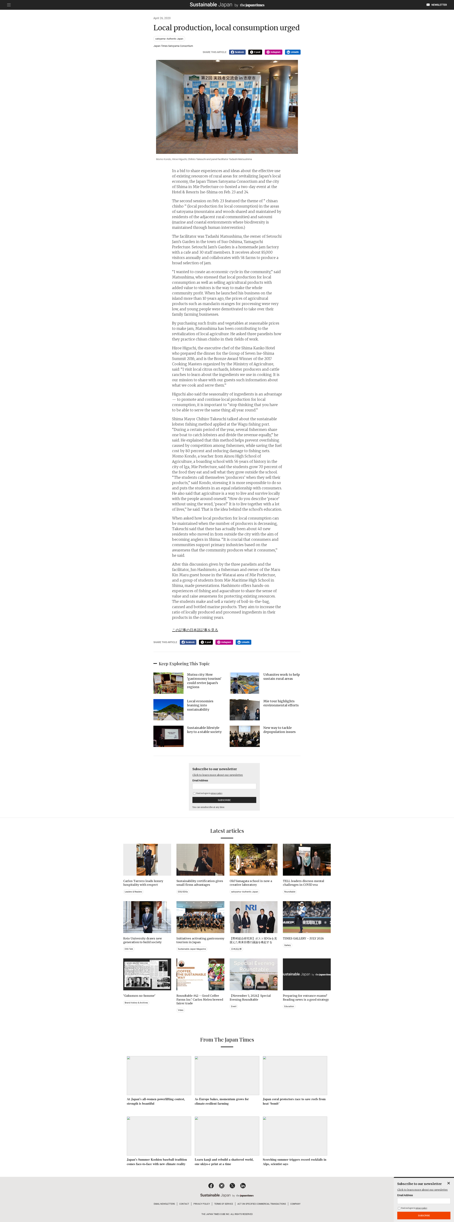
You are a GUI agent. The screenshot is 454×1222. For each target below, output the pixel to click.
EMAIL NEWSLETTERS (164, 1204)
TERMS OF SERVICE (223, 1204)
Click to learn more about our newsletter (217, 775)
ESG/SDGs (183, 892)
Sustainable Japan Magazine (192, 949)
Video (180, 1010)
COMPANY (295, 1204)
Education (289, 1006)
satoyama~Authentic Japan (169, 38)
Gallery (287, 945)
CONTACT (184, 1204)
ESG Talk (129, 949)
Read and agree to (209, 793)
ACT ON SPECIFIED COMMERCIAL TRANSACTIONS (261, 1204)
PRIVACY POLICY (201, 1204)
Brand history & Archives (136, 1002)
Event (233, 1006)
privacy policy (216, 793)
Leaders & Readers (133, 892)
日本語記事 (236, 949)
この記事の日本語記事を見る (195, 630)
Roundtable (289, 892)
